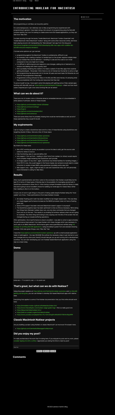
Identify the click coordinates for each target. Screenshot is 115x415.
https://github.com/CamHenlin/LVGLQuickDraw (32, 138)
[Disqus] (46, 380)
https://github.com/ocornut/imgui (28, 107)
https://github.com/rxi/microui (27, 113)
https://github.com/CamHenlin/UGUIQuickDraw (32, 140)
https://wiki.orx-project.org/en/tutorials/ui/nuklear (33, 312)
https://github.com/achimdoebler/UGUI (29, 111)
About (37, 1)
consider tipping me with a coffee (25, 341)
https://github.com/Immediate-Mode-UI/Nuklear (33, 104)
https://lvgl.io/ (21, 109)
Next (52, 351)
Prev (40, 351)
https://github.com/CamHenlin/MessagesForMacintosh (35, 328)
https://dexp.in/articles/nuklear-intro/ (29, 310)
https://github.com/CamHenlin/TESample (48, 85)
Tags (30, 1)
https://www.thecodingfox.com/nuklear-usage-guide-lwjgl (36, 308)
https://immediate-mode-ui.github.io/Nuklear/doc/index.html (37, 305)
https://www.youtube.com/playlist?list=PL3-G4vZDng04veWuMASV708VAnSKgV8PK (45, 314)
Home (47, 351)
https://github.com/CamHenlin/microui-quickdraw (33, 142)
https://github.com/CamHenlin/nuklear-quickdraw (33, 136)
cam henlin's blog (19, 1)
